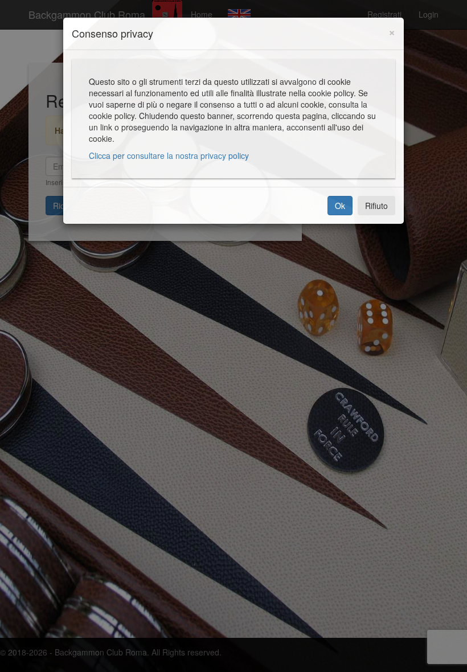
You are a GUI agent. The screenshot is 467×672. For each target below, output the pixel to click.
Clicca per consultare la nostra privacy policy (169, 155)
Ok (340, 205)
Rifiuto (376, 205)
